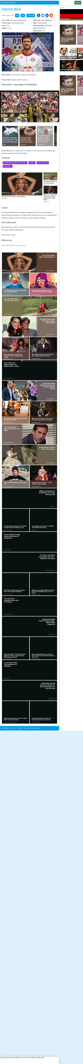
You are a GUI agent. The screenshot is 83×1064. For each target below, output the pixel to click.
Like (22, 15)
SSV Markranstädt (21, 153)
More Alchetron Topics (8, 235)
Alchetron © (34, 964)
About (5, 964)
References (7, 166)
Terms (13, 964)
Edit (17, 15)
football (48, 151)
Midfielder (48, 25)
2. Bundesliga (46, 212)
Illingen (14, 80)
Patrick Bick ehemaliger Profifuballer (15, 163)
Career (32, 163)
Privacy (19, 964)
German (42, 151)
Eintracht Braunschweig (10, 215)
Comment (30, 15)
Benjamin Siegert (7, 218)
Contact (26, 964)
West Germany (22, 80)
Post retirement (42, 163)
